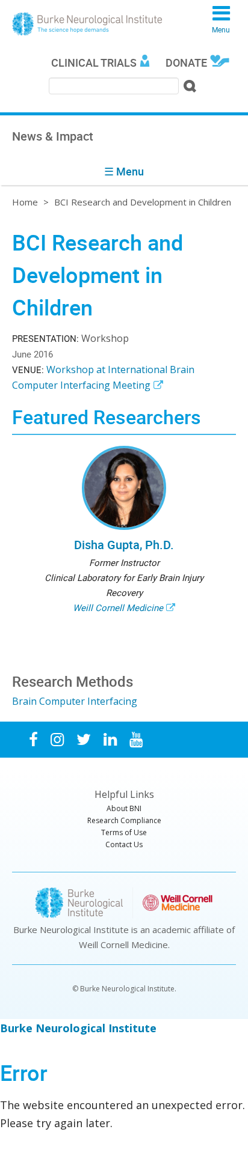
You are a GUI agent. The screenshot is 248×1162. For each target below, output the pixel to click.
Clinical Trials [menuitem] (94, 62)
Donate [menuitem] (186, 62)
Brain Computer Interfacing (74, 701)
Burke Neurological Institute (87, 24)
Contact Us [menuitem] (124, 844)
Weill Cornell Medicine (118, 607)
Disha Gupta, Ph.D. (124, 545)
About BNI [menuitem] (124, 808)
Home (25, 202)
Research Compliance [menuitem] (124, 820)
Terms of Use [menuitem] (124, 832)
